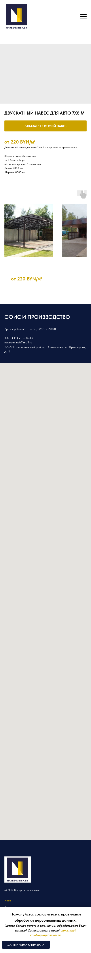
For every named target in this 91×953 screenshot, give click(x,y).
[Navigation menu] (83, 16)
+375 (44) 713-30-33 (18, 338)
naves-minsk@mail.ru (18, 342)
